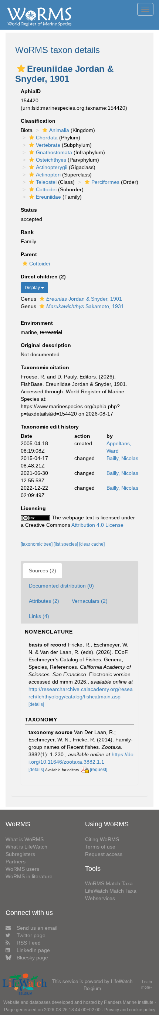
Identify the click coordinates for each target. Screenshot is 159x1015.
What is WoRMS (25, 839)
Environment (37, 323)
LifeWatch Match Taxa (110, 891)
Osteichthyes (51, 160)
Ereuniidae (48, 197)
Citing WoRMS (102, 839)
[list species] (66, 544)
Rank (27, 232)
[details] (36, 704)
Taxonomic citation (45, 367)
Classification (38, 121)
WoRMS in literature (29, 876)
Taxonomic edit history (50, 427)
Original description (46, 345)
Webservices (100, 898)
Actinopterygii (51, 167)
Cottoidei (46, 189)
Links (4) (39, 616)
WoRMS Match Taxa (109, 883)
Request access (103, 854)
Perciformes (105, 182)
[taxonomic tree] (37, 544)
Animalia (59, 130)
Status (29, 210)
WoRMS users (22, 869)
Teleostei (46, 182)
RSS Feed (29, 943)
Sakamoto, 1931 (85, 306)
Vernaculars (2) (90, 601)
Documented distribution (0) (61, 586)
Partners (16, 861)
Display (33, 287)
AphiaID (31, 91)
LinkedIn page (33, 950)
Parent (29, 254)
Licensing (33, 508)
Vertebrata (48, 145)
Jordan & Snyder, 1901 (84, 299)
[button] (21, 68)
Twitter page (31, 935)
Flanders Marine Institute (128, 1002)
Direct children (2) (43, 277)
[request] (98, 769)
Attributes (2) (44, 601)
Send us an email (37, 928)
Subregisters (20, 854)
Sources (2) (42, 570)
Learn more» (146, 984)
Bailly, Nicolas (122, 458)
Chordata (47, 137)
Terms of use (100, 847)
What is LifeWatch (26, 847)
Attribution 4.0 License (97, 525)
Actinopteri (48, 175)
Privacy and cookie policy (129, 1009)
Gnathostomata (54, 152)
